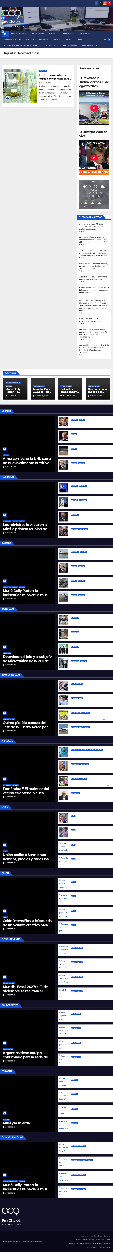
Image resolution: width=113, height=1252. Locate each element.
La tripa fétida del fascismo (82, 1083)
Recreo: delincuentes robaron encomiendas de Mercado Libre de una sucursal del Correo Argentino (90, 638)
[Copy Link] (2, 27)
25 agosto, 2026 (14, 396)
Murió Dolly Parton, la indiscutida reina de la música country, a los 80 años (27, 595)
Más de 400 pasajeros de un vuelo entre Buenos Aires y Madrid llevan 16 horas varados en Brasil (88, 733)
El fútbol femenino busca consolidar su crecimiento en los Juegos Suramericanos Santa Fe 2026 (89, 997)
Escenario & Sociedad (13, 382)
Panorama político (18, 521)
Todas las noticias (91, 1247)
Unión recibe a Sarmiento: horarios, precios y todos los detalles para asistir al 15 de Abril (93, 266)
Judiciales (74, 529)
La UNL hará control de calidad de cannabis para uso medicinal (54, 79)
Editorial (44, 40)
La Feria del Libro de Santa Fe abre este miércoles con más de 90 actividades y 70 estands (89, 1152)
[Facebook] (2, 18)
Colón (78, 40)
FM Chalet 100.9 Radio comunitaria (80, 1243)
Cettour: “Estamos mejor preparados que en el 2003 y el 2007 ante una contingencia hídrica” (89, 785)
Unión (68, 40)
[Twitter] (2, 22)
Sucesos (30, 40)
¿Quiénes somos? (68, 45)
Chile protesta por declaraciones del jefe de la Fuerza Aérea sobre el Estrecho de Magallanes (90, 704)
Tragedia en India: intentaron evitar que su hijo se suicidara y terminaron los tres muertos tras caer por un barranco (89, 719)
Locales (53, 34)
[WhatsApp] (2, 14)
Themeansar (38, 1241)
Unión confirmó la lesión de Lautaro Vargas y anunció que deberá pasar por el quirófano (89, 836)
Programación (89, 45)
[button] (105, 39)
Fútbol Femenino (39, 386)
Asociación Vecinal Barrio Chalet (21, 45)
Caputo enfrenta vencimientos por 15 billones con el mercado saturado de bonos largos (94, 290)
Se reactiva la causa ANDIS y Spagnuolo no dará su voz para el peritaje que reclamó (92, 226)
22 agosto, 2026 (11, 797)
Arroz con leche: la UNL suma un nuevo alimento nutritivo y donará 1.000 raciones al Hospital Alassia (93, 253)
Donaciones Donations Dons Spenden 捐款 (90, 1240)
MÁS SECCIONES (18, 34)
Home (78, 1236)
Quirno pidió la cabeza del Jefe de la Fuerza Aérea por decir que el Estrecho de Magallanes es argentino (25, 729)
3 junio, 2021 (46, 83)
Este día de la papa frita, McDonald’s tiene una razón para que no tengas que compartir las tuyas (89, 1195)
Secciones (107, 1243)
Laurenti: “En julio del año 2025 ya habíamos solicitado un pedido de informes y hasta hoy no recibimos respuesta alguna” (90, 799)
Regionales (84, 34)
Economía (74, 419)
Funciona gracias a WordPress (12, 1241)
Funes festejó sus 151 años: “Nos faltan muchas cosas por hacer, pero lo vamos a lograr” (89, 653)
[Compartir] (2, 31)
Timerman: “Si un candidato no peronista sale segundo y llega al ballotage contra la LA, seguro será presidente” (89, 770)
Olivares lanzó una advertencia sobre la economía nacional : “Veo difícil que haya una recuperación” (93, 239)
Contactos (49, 45)
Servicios (43, 70)
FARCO (57, 40)
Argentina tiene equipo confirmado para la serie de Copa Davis (25, 1057)
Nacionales (68, 34)
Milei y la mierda (16, 1123)
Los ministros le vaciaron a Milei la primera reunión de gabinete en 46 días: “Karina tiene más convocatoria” (26, 531)
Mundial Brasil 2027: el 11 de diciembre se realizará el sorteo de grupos (25, 991)
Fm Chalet (11, 21)
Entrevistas (38, 34)
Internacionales (12, 40)
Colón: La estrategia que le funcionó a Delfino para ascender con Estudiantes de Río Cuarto (89, 931)
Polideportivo (8, 1049)
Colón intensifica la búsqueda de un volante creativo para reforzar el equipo (27, 925)
